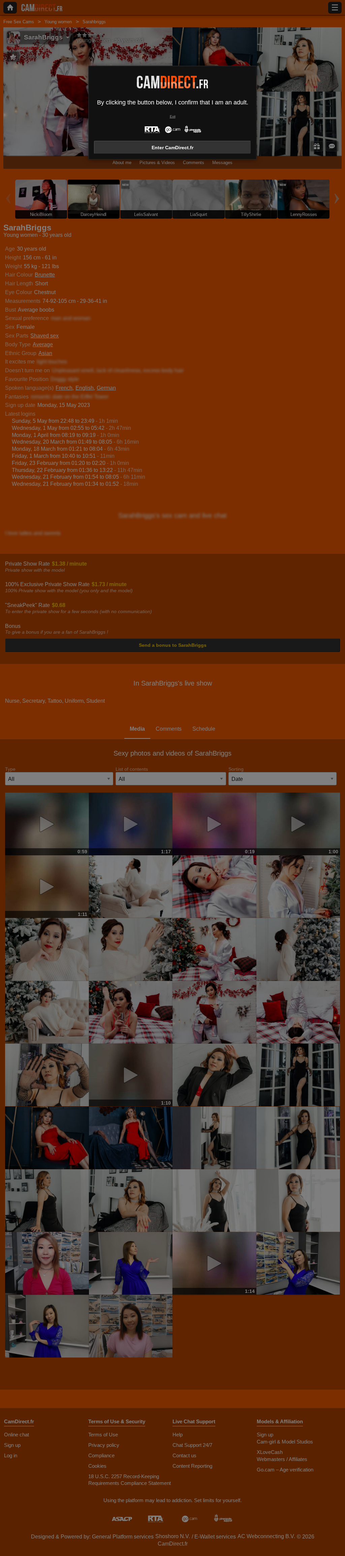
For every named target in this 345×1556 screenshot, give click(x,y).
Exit (173, 116)
